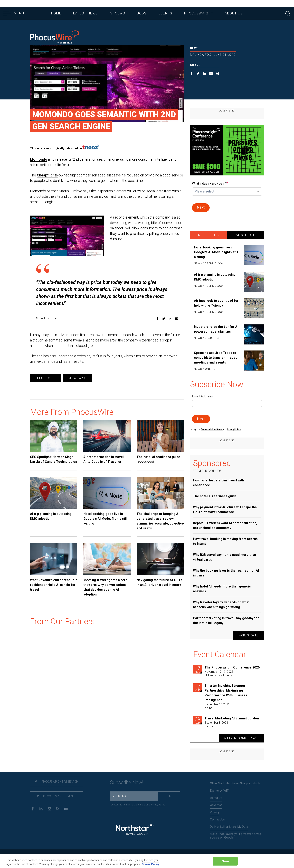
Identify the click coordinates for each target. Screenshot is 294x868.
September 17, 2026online (217, 706)
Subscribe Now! (126, 782)
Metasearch (77, 378)
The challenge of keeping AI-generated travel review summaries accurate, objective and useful (160, 521)
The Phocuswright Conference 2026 (232, 667)
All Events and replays (241, 738)
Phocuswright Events (59, 796)
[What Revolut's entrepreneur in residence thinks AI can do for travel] (53, 559)
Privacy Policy (158, 804)
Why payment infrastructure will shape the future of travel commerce (225, 509)
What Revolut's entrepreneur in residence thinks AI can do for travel (53, 584)
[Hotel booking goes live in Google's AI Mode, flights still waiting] (107, 493)
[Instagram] (49, 808)
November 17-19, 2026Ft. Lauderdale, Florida (219, 673)
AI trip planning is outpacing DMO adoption (51, 516)
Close (225, 861)
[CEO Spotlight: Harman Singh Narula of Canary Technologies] (53, 436)
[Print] (217, 74)
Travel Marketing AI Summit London (232, 718)
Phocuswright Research (59, 781)
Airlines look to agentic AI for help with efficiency (216, 303)
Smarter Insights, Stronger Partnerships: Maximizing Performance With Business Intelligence (226, 693)
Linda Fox (203, 54)
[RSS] (57, 808)
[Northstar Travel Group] (135, 828)
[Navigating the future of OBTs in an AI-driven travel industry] (160, 559)
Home (56, 13)
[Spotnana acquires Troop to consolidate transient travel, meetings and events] (253, 361)
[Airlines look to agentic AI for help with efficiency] (253, 308)
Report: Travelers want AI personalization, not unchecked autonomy (225, 525)
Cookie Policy (150, 863)
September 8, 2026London (216, 724)
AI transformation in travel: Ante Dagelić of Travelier (103, 459)
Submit (169, 796)
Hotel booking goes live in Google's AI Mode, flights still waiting (105, 518)
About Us (234, 13)
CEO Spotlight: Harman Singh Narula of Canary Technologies (53, 459)
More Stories (249, 635)
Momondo (38, 159)
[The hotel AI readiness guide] (160, 436)
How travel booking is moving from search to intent (225, 541)
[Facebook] (32, 808)
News (194, 48)
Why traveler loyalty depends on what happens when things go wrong (221, 604)
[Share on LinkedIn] (204, 74)
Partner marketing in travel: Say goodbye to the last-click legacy (226, 620)
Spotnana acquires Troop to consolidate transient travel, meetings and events (215, 357)
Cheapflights (47, 175)
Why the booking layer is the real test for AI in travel (226, 573)
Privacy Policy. (234, 429)
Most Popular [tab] (208, 235)
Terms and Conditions (212, 429)
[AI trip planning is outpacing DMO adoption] (53, 493)
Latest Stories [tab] (246, 235)
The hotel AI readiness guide (158, 457)
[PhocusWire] (54, 37)
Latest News (85, 13)
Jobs (142, 13)
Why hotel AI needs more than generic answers (222, 588)
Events (165, 13)
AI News (117, 13)
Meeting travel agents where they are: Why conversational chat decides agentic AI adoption (105, 587)
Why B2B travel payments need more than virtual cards (224, 557)
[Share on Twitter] (198, 74)
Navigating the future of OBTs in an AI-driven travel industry (159, 582)
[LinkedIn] (40, 808)
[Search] (288, 13)
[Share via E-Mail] (211, 74)
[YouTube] (66, 808)
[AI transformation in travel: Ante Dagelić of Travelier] (107, 436)
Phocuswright (198, 13)
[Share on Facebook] (191, 74)
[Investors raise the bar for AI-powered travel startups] (253, 334)
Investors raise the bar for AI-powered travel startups (216, 329)
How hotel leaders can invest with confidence (218, 482)
